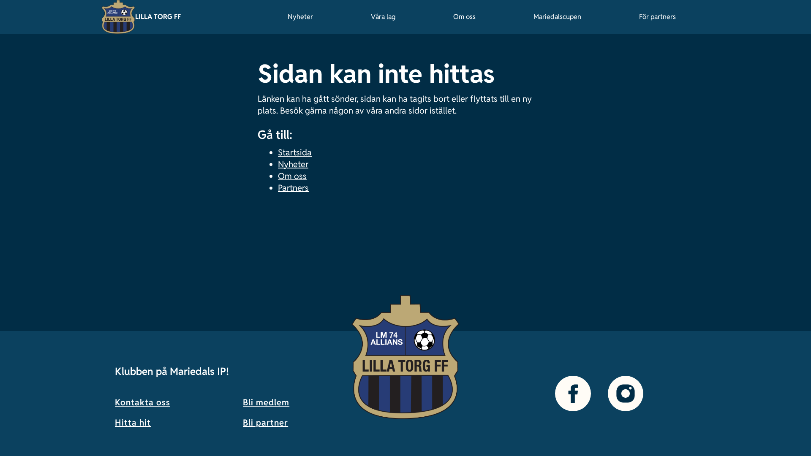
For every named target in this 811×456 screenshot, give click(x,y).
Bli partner (265, 422)
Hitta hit (133, 422)
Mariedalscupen (557, 16)
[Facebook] (573, 393)
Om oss (464, 16)
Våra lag (383, 16)
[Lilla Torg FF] (118, 17)
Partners (293, 187)
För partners (657, 16)
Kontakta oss (142, 402)
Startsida (295, 152)
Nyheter (300, 16)
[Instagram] (625, 393)
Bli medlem (266, 402)
